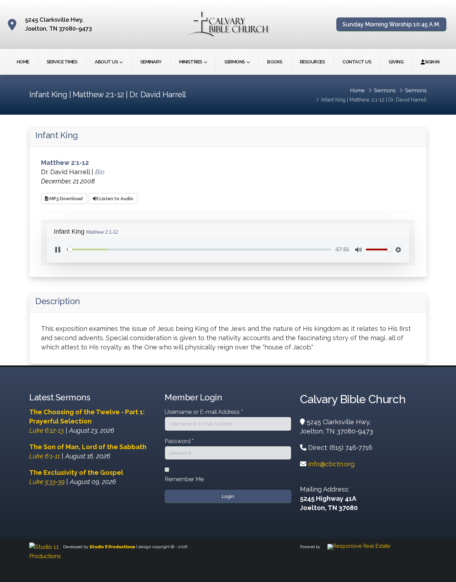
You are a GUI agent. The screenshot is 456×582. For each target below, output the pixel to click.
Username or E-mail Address (204, 412)
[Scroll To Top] (443, 574)
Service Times (62, 61)
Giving (396, 61)
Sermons (234, 61)
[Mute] (358, 249)
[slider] (199, 249)
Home (23, 61)
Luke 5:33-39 (46, 481)
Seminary (151, 61)
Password (179, 441)
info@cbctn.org (331, 464)
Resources (312, 61)
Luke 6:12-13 (46, 430)
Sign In (432, 61)
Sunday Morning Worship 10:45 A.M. (391, 24)
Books (275, 61)
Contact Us (356, 61)
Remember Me (184, 479)
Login (228, 496)
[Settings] (398, 249)
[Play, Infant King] (57, 249)
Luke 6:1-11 (44, 456)
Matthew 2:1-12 (366, 100)
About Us (106, 61)
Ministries (190, 61)
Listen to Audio (115, 198)
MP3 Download (65, 198)
